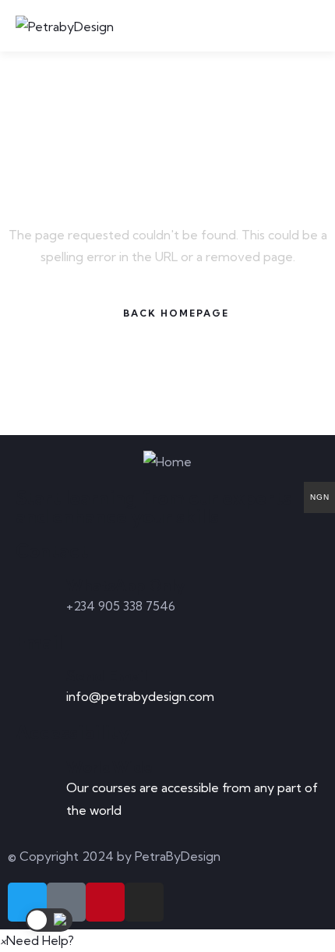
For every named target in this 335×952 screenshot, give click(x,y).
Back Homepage (176, 313)
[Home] (167, 462)
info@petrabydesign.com (140, 696)
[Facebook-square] (66, 902)
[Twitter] (27, 902)
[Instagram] (144, 902)
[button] (37, 940)
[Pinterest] (105, 902)
